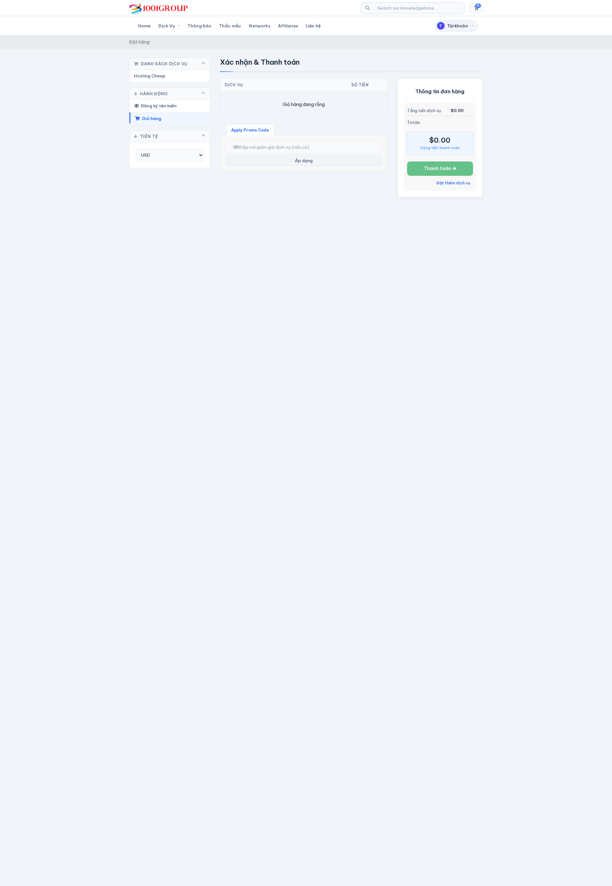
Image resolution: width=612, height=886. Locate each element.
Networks (259, 26)
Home (144, 26)
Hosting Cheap (149, 75)
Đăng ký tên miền (158, 105)
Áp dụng (304, 160)
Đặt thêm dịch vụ (453, 182)
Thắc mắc (230, 26)
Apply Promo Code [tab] (250, 129)
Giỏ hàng (150, 118)
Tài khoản (453, 25)
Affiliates (288, 26)
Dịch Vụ (167, 26)
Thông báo (199, 26)
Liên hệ (313, 26)
